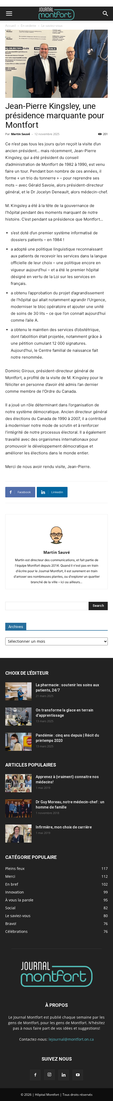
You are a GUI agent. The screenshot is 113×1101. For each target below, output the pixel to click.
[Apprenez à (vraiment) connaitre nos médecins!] (18, 783)
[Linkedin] (63, 1075)
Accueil (10, 25)
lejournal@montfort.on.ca (71, 1039)
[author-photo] (56, 545)
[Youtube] (78, 1075)
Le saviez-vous (52, 25)
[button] (9, 14)
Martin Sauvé (20, 134)
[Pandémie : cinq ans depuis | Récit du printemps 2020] (18, 742)
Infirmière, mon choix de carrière (64, 827)
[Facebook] (35, 1075)
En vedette (28, 25)
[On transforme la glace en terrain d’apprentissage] (18, 717)
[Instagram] (49, 1075)
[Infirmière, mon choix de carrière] (18, 834)
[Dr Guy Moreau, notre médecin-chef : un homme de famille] (18, 808)
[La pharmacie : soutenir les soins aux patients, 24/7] (18, 691)
